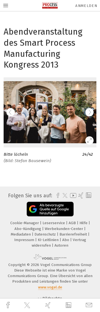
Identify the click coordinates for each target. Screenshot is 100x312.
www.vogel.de (50, 287)
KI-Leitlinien (49, 239)
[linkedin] (69, 305)
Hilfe (84, 223)
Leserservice (54, 223)
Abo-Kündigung (28, 228)
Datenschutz (45, 234)
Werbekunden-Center (64, 228)
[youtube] (72, 195)
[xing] (48, 305)
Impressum (24, 239)
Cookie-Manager (25, 223)
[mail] (90, 305)
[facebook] (8, 305)
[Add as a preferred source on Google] (50, 209)
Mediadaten (21, 234)
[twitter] (27, 305)
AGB (73, 223)
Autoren (61, 245)
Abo (66, 239)
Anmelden (86, 5)
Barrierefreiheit (73, 234)
